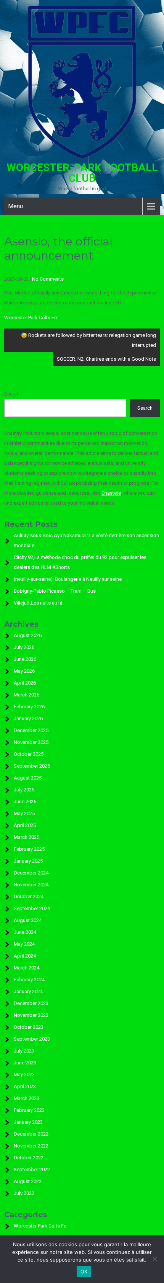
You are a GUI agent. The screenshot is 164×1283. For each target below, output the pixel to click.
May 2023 (24, 1074)
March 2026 (26, 695)
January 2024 (28, 991)
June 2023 (25, 1063)
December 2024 (31, 873)
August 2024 (28, 920)
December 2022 (31, 1134)
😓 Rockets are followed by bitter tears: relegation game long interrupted (88, 340)
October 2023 (28, 1027)
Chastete (111, 493)
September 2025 (32, 766)
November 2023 (31, 1015)
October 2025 (28, 754)
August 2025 (28, 778)
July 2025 (24, 790)
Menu (15, 206)
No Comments (48, 279)
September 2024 (32, 908)
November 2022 (31, 1146)
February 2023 (29, 1110)
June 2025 (25, 801)
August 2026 (28, 635)
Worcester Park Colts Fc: (31, 317)
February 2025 (29, 849)
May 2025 (24, 813)
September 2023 (32, 1039)
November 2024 (31, 884)
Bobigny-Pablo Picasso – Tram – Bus (55, 591)
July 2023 (24, 1051)
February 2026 (29, 706)
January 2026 (28, 718)
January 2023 (28, 1122)
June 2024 (25, 932)
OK (84, 1271)
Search (11, 394)
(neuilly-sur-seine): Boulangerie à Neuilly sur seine (68, 579)
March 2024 (26, 968)
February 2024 (29, 979)
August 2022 (28, 1181)
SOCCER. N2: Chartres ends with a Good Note (106, 359)
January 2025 (28, 861)
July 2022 (24, 1193)
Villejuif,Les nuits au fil (38, 603)
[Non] (154, 1259)
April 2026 (25, 683)
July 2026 (24, 647)
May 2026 (24, 671)
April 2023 (25, 1086)
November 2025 (31, 742)
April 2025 (25, 825)
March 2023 (26, 1098)
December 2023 (31, 1003)
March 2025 (26, 837)
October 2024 (28, 896)
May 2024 (24, 944)
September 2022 (32, 1169)
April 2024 (25, 956)
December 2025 (31, 730)
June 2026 (25, 659)
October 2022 (28, 1157)
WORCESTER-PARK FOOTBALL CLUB (82, 173)
